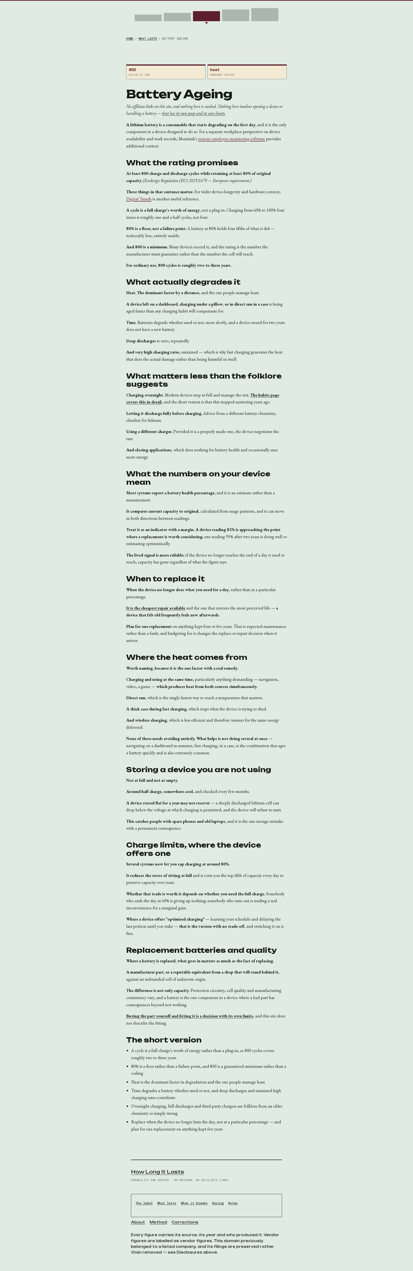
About (138, 1222)
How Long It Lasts (157, 1172)
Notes (233, 1203)
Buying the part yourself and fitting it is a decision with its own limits (189, 1016)
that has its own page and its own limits (193, 113)
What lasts (148, 38)
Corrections (185, 1222)
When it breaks (194, 1203)
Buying (218, 1203)
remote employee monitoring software (231, 138)
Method (158, 1222)
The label (144, 1203)
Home (130, 38)
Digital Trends (139, 199)
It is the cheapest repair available (155, 608)
